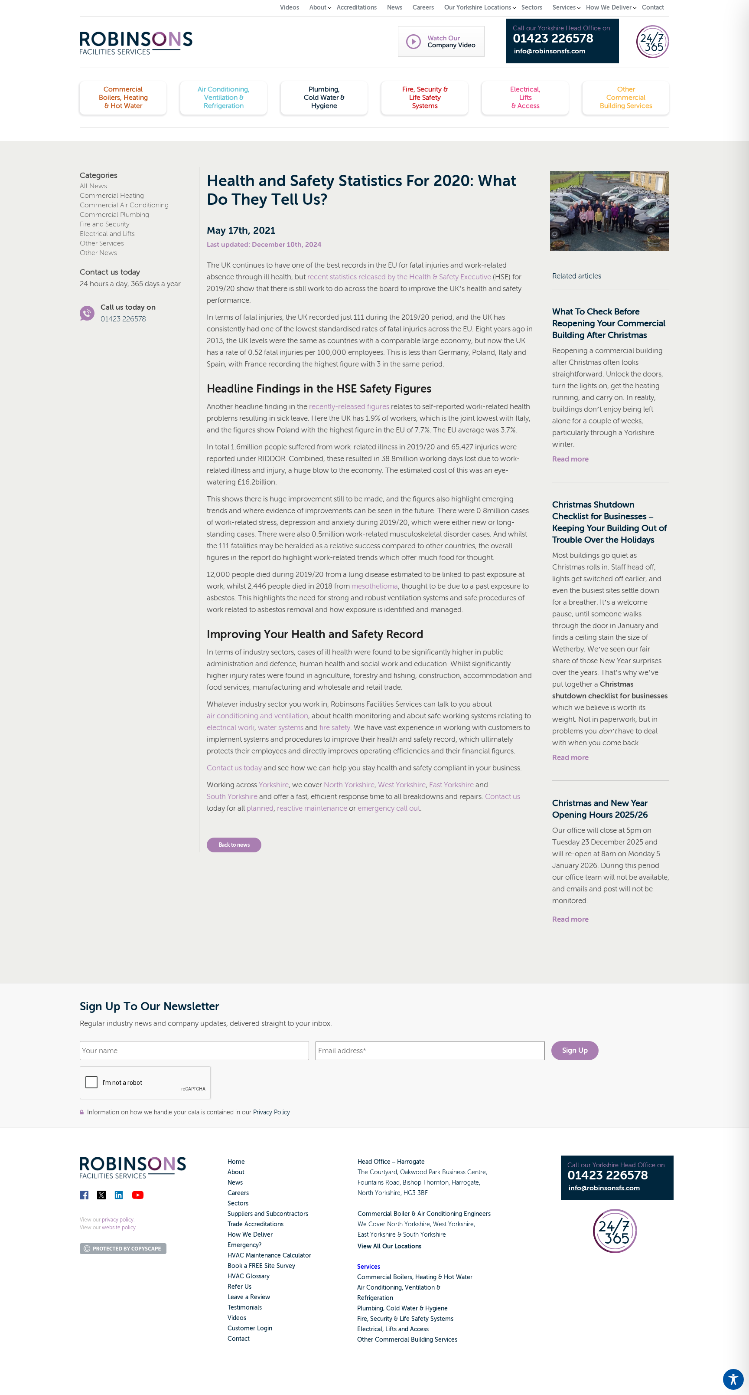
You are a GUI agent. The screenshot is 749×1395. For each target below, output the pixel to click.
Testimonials (245, 1307)
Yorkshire (274, 785)
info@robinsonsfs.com (549, 51)
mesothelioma (375, 586)
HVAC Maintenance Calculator (269, 1255)
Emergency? (244, 1245)
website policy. (119, 1228)
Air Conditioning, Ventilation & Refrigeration (398, 1292)
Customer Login (250, 1328)
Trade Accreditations (255, 1224)
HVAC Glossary (249, 1276)
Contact (239, 1339)
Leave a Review (249, 1297)
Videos (237, 1318)
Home (236, 1162)
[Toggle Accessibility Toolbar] (733, 1379)
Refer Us (239, 1287)
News (235, 1182)
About (236, 1172)
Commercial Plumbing (114, 215)
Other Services (102, 243)
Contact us (502, 796)
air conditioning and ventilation (257, 716)
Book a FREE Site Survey (261, 1266)
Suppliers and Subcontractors (268, 1214)
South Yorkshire (232, 796)
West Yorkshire (402, 785)
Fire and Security (105, 224)
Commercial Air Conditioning (124, 205)
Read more (570, 459)
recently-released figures (349, 407)
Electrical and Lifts (107, 234)
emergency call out (389, 808)
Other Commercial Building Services (407, 1339)
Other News (98, 253)
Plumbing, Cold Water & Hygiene (402, 1308)
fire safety (334, 728)
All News (93, 186)
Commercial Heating (112, 196)
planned (260, 808)
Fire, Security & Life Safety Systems (405, 1319)
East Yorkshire (451, 785)
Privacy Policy (271, 1112)
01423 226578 (553, 38)
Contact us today (234, 768)
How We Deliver (250, 1234)
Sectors (238, 1203)
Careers (238, 1193)
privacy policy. (118, 1220)
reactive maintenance (312, 808)
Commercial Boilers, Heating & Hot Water (414, 1277)
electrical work (230, 728)
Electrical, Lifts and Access (393, 1329)
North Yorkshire (349, 785)
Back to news (234, 845)
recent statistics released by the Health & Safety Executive (399, 277)
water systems (280, 728)
